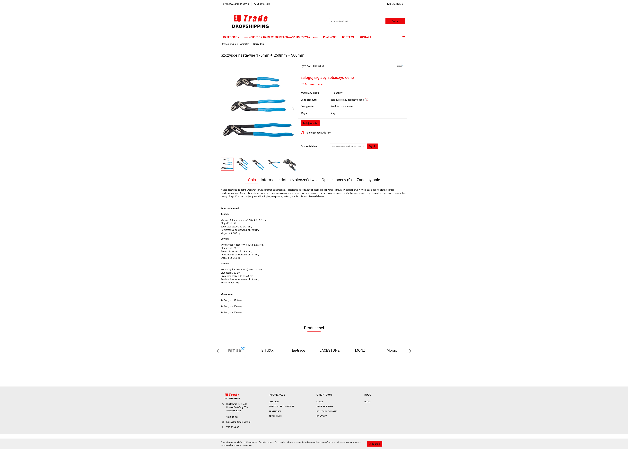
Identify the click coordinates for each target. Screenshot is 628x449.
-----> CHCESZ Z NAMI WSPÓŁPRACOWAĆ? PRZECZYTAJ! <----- (281, 37)
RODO (367, 401)
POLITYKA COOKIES (326, 411)
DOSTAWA (348, 37)
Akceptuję (374, 443)
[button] (277, 395)
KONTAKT (365, 37)
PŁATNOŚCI (330, 37)
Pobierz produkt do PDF (318, 132)
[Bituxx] (400, 65)
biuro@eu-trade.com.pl (238, 422)
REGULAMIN (275, 416)
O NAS (319, 401)
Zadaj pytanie (310, 123)
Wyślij (372, 146)
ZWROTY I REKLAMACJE (281, 406)
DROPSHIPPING (324, 406)
